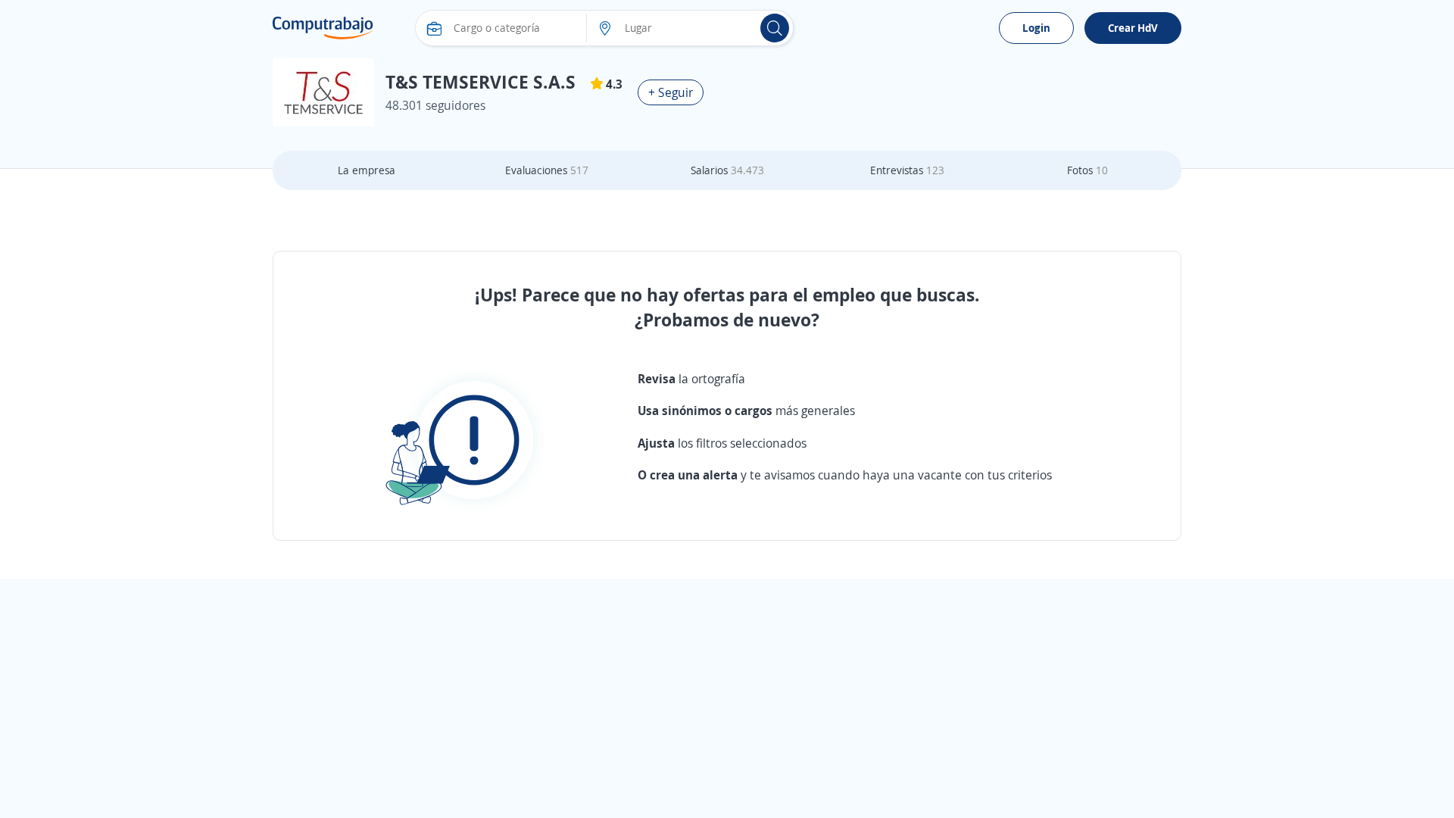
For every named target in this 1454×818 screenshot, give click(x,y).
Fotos (1087, 170)
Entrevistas (907, 170)
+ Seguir (670, 92)
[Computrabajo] (323, 28)
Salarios (727, 170)
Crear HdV (1133, 27)
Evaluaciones (546, 170)
